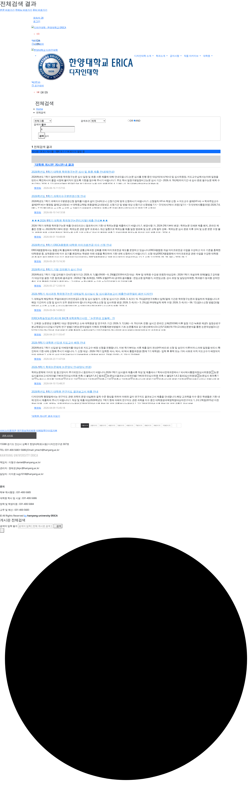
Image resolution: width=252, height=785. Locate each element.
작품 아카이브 (191, 55)
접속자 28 (38, 17)
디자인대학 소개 (143, 55)
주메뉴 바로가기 (23, 10)
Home (39, 109)
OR (131, 120)
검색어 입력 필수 (9, 526)
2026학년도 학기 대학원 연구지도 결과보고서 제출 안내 (65, 391)
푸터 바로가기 (40, 10)
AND (137, 120)
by (25, 515)
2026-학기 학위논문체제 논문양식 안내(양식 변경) (61, 367)
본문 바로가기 (7, 10)
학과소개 (161, 55)
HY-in (37, 40)
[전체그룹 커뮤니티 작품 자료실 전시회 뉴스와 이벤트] (43, 121)
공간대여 (39, 44)
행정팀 (37, 188)
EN (46, 92)
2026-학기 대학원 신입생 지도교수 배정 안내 (58, 342)
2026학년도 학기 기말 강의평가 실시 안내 (57, 269)
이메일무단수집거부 (46, 430)
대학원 (207, 55)
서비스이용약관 (8, 430)
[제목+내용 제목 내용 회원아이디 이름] (98, 121)
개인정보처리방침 (26, 430)
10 (166, 425)
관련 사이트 (7, 435)
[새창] (219, 172)
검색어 (40, 124)
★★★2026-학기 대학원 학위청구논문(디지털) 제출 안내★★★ (70, 220)
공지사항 (175, 55)
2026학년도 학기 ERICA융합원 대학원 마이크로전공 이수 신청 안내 (72, 245)
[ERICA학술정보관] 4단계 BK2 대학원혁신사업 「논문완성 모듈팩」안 (73, 318)
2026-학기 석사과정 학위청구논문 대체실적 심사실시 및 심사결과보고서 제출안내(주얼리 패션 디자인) (92, 294)
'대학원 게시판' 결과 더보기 (46, 416)
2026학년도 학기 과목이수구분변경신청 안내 (59, 196)
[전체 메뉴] (34, 56)
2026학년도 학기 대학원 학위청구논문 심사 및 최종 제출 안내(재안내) (73, 171)
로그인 (36, 21)
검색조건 (85, 120)
